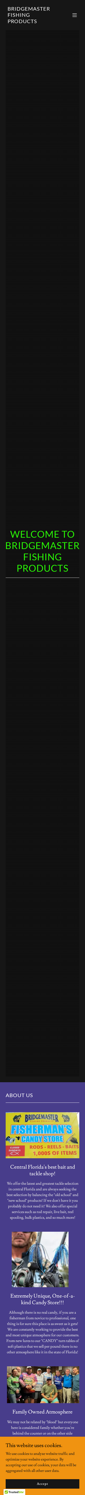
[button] (74, 15)
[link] (31, 22)
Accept (42, 1484)
